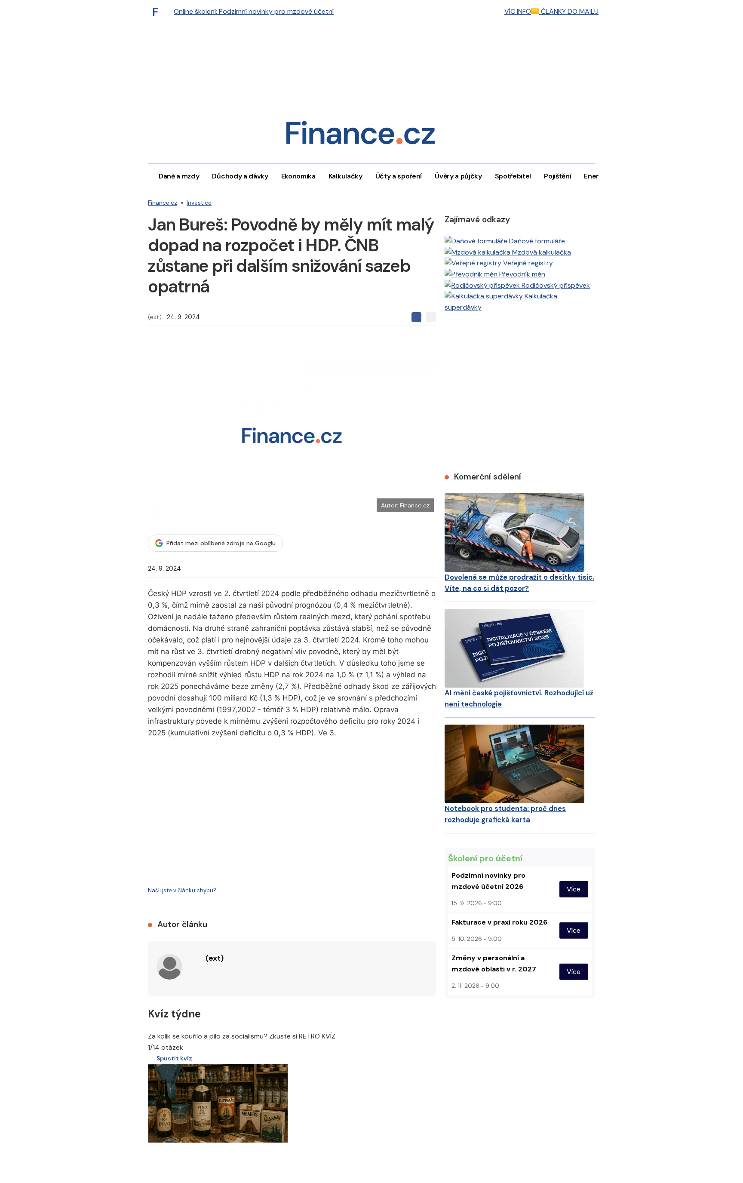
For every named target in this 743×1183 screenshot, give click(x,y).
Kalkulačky (345, 176)
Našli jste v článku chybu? (182, 890)
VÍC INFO (517, 11)
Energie (596, 176)
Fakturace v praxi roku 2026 (499, 922)
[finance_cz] (158, 11)
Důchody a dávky (240, 176)
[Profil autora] (169, 967)
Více (573, 889)
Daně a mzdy (179, 176)
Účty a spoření (398, 176)
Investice (199, 202)
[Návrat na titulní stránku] (360, 136)
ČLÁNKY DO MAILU (569, 11)
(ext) (155, 317)
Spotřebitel (513, 176)
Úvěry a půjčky (458, 176)
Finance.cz (162, 202)
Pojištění (557, 176)
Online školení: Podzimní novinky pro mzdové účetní (254, 11)
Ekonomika (298, 176)
